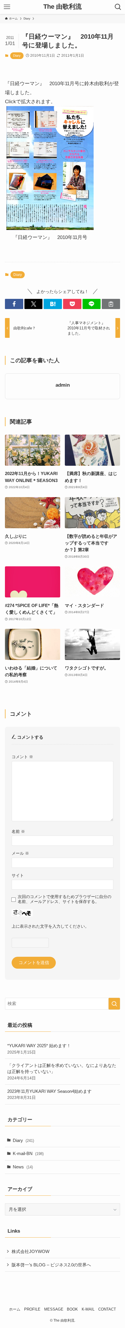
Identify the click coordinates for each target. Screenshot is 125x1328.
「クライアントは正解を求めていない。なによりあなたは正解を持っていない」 (61, 1071)
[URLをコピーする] (111, 304)
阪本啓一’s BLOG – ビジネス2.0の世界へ (51, 1264)
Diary (17, 55)
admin (63, 385)
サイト (18, 875)
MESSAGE (53, 1309)
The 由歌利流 (62, 7)
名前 (18, 831)
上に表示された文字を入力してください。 (50, 926)
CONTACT (107, 1309)
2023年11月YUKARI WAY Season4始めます (49, 1094)
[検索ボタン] (118, 7)
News (23, 1166)
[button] (14, 304)
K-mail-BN (28, 1153)
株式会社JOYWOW (30, 1251)
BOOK (72, 1309)
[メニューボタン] (7, 7)
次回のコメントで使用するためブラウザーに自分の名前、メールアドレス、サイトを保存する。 (64, 899)
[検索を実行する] (114, 1004)
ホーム (14, 1309)
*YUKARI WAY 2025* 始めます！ (39, 1048)
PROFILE (32, 1309)
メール (20, 853)
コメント (22, 756)
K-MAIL (88, 1309)
